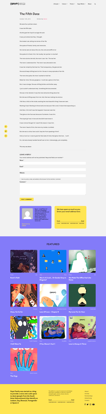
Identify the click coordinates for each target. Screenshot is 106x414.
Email (22, 166)
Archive (87, 393)
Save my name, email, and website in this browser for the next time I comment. (41, 179)
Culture (64, 4)
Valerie (45, 19)
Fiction (72, 4)
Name (22, 160)
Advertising (88, 398)
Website (22, 173)
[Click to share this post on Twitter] (5, 131)
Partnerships (88, 396)
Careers (87, 400)
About (89, 4)
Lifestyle (56, 4)
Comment (23, 182)
